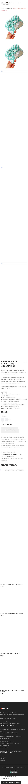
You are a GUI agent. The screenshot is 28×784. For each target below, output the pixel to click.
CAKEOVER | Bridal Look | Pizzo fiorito (11, 584)
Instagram (3, 756)
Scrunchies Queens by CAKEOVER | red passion (12, 691)
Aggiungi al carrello (6, 576)
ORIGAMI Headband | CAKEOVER (9, 653)
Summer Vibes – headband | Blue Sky (26, 361)
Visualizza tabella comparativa (11, 782)
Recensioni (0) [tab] (10, 431)
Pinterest (2, 760)
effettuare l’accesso (9, 458)
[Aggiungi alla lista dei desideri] (2, 419)
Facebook (2, 758)
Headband (8, 8)
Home (2, 8)
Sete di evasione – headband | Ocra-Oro (23, 361)
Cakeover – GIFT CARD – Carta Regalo (11, 613)
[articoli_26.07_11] (14, 26)
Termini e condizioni (14, 770)
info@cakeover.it (4, 738)
